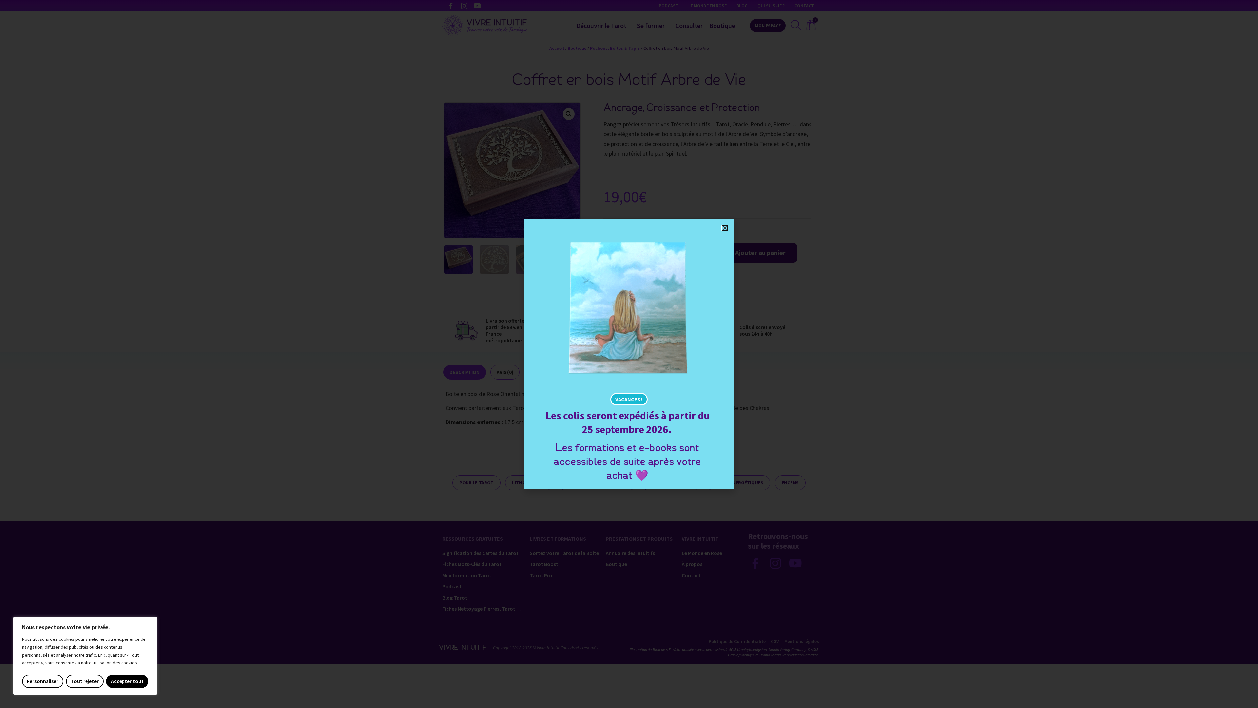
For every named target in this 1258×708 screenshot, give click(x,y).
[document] (629, 354)
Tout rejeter (85, 681)
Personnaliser (42, 681)
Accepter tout (127, 681)
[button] (724, 228)
